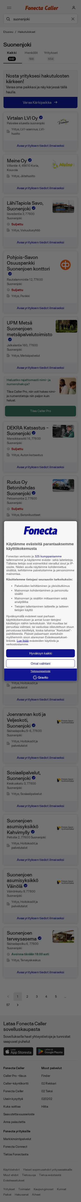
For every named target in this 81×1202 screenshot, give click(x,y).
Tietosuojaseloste (40, 671)
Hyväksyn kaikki (40, 653)
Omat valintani (40, 663)
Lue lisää (23, 640)
